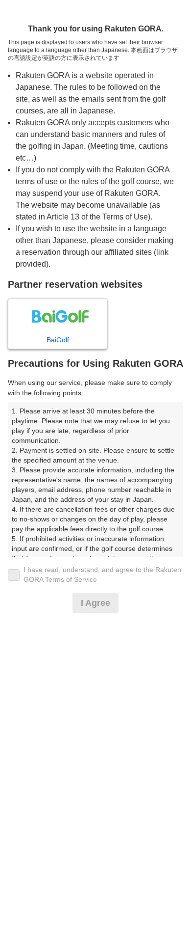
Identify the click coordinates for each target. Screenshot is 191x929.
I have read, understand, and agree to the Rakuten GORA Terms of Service (102, 574)
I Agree (95, 603)
